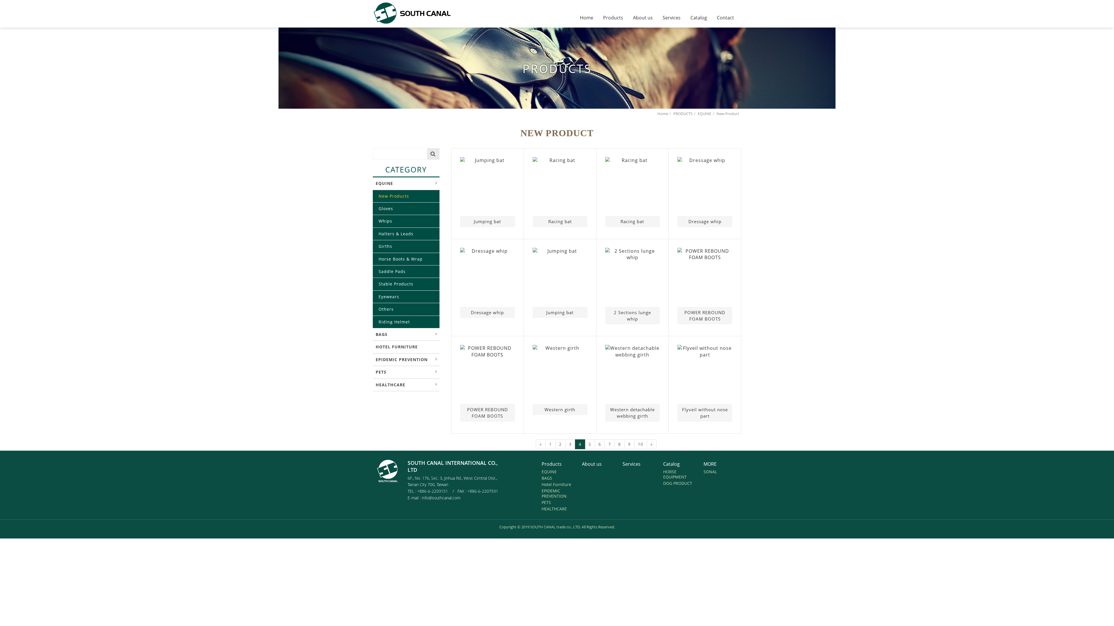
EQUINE (704, 113)
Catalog (698, 17)
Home (586, 17)
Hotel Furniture (397, 347)
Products (613, 17)
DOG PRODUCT (677, 483)
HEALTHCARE (390, 384)
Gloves (386, 208)
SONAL (710, 471)
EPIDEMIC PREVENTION (402, 359)
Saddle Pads (392, 271)
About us (643, 17)
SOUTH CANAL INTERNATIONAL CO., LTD (417, 13)
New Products (394, 196)
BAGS (382, 334)
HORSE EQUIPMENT (675, 474)
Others (386, 309)
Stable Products (396, 284)
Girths (385, 246)
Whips (385, 221)
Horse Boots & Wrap (401, 259)
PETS (381, 372)
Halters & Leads (396, 233)
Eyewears (389, 296)
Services (672, 17)
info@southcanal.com (441, 498)
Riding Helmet (394, 322)
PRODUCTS (682, 113)
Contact (725, 17)
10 (640, 444)
